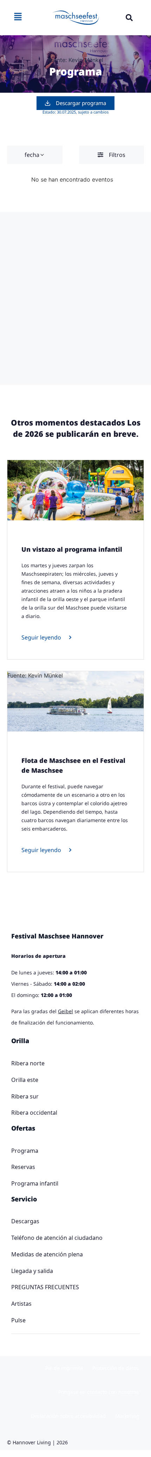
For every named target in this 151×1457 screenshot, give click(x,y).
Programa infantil (34, 1183)
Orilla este (24, 1080)
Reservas (23, 1167)
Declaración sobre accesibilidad (68, 1416)
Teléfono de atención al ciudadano (57, 1238)
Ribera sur (25, 1096)
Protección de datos (115, 1368)
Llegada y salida (32, 1271)
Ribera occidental (34, 1112)
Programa (24, 1151)
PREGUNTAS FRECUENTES (45, 1287)
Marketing (127, 1416)
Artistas (21, 1304)
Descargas (25, 1221)
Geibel (65, 1011)
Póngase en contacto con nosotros (98, 1392)
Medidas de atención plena (47, 1254)
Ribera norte (28, 1063)
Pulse (18, 1320)
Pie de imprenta (64, 1368)
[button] (129, 18)
